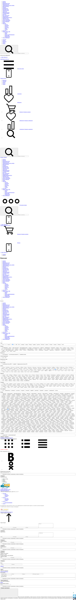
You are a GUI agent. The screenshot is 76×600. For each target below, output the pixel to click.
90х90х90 (41, 431)
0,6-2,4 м (35, 368)
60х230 (21, 427)
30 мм (33, 378)
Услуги (4, 43)
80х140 (16, 430)
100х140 (28, 393)
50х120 (47, 422)
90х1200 (66, 430)
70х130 (30, 428)
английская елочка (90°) (7, 364)
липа (52, 348)
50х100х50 (42, 422)
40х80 (12, 421)
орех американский (10, 350)
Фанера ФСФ (7, 36)
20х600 (47, 411)
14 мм (48, 383)
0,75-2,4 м (54, 368)
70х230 (64, 428)
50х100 (37, 422)
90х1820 (7, 431)
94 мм (14, 380)
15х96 (10, 403)
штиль (56, 390)
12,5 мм (26, 383)
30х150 (67, 416)
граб (68, 347)
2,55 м (25, 370)
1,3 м (18, 369)
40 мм (53, 378)
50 (3, 379)
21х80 (19, 412)
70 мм (41, 379)
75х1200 (35, 429)
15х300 (19, 402)
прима (34, 344)
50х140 (56, 422)
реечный (36, 390)
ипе (13, 348)
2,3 (5, 370)
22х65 (46, 412)
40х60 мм (3, 421)
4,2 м (15, 371)
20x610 (25, 410)
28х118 (56, 414)
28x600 (48, 414)
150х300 (38, 400)
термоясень (3, 351)
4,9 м (22, 371)
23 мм (43, 384)
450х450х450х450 (25, 421)
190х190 (8, 408)
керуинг (40, 348)
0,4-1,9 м (49, 367)
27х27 (23, 414)
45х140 (41, 421)
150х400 (43, 400)
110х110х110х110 (64, 394)
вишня (64, 347)
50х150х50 (5, 423)
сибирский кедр (31, 350)
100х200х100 (67, 393)
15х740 (62, 402)
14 (45, 383)
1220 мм (63, 375)
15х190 (61, 401)
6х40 (9, 428)
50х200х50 (28, 423)
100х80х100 (18, 394)
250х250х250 (8, 413)
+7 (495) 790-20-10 (3, 57)
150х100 (38, 399)
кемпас (36, 348)
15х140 (41, 401)
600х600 (58, 426)
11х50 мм (13, 395)
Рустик (42, 344)
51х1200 (34, 425)
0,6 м (7, 368)
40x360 (34, 419)
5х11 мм (65, 425)
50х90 (25, 425)
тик (8, 351)
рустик (38, 344)
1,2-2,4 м (13, 369)
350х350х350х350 (13, 418)
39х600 (61, 418)
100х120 (23, 393)
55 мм (14, 379)
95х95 (54, 431)
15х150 (49, 401)
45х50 (7, 422)
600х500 (53, 426)
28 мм (21, 378)
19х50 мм (69, 408)
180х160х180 (50, 404)
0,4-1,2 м (29, 367)
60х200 (17, 427)
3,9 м (7, 371)
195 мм (41, 377)
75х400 (61, 429)
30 (69, 384)
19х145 (40, 408)
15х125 (28, 401)
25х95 (4, 414)
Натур (30, 344)
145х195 (64, 398)
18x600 (55, 405)
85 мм (69, 379)
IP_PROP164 (41, 387)
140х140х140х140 (24, 398)
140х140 (12, 398)
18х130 (72, 405)
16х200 (52, 403)
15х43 (39, 402)
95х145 (46, 431)
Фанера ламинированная (9, 34)
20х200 (19, 411)
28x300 (39, 414)
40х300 (44, 420)
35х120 (19, 418)
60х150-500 (8, 427)
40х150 (4, 420)
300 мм (37, 378)
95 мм (18, 380)
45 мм (73, 378)
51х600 (60, 425)
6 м (28, 371)
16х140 (22, 403)
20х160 (71, 410)
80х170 (24, 430)
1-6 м (57, 369)
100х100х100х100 (17, 393)
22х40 (35, 412)
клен (45, 348)
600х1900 (34, 426)
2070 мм (57, 377)
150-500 (53, 376)
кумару (48, 348)
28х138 (64, 414)
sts (3, 390)
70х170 (55, 428)
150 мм (48, 376)
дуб (2, 348)
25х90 (72, 413)
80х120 (12, 430)
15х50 (46, 402)
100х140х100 (33, 393)
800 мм (60, 379)
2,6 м (32, 370)
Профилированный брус (7, 17)
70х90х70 (26, 429)
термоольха (57, 350)
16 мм (71, 383)
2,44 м (15, 370)
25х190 (56, 413)
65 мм (30, 379)
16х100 (14, 403)
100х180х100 (56, 393)
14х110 (68, 398)
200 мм (52, 377)
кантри (22, 344)
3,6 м (72, 370)
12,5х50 (23, 395)
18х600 (40, 407)
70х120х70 (25, 428)
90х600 (32, 431)
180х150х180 (39, 404)
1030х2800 (24, 394)
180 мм (20, 377)
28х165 (73, 414)
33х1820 (62, 417)
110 (22, 375)
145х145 (59, 398)
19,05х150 (62, 407)
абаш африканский (23, 347)
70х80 (13, 429)
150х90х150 (62, 400)
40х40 (48, 420)
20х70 (51, 411)
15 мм (42, 376)
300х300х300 (25, 416)
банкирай (53, 347)
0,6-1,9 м (20, 368)
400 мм (57, 378)
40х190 (18, 420)
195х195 (13, 408)
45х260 (58, 421)
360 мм (49, 378)
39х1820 (49, 418)
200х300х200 (64, 409)
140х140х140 (17, 398)
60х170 (12, 427)
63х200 (58, 427)
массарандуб (63, 348)
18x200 (42, 405)
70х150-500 (45, 428)
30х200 (13, 417)
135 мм (19, 376)
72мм (9, 387)
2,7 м (35, 370)
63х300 (63, 427)
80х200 (29, 430)
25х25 (65, 413)
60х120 (66, 426)
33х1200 (57, 417)
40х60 (70, 420)
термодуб (46, 350)
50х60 (4, 425)
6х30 (6, 428)
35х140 (23, 418)
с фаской (41, 390)
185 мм (29, 377)
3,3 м (62, 370)
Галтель (6, 24)
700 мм (44, 379)
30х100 (54, 416)
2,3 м (8, 370)
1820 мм (25, 377)
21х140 (7, 412)
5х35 (7, 426)
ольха (73, 348)
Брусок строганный (6, 20)
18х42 (32, 407)
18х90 (48, 407)
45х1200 (36, 421)
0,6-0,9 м (11, 368)
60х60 (38, 427)
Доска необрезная (6, 37)
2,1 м (69, 369)
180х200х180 (3, 405)
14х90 (25, 399)
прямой (14, 364)
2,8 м (39, 370)
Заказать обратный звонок (5, 489)
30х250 (21, 417)
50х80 (16, 425)
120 (45, 375)
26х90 (11, 414)
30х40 (34, 417)
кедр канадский (23, 348)
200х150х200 (22, 409)
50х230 (33, 423)
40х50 (61, 420)
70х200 (59, 428)
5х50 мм (19, 426)
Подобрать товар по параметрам (6, 437)
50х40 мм (54, 423)
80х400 (46, 430)
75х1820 (44, 429)
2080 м (46, 370)
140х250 (45, 398)
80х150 (20, 430)
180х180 (55, 404)
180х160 (44, 404)
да (3, 357)
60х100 (62, 426)
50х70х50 (12, 425)
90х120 (62, 430)
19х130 (31, 408)
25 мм (5, 378)
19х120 (17, 408)
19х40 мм (63, 408)
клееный (13, 390)
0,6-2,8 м (40, 368)
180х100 (11, 404)
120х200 (50, 395)
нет (5, 357)
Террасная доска (6, 10)
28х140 (69, 414)
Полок (4, 22)
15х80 (70, 402)
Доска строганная (6, 19)
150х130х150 (55, 399)
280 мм (25, 378)
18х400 (28, 407)
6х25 (2, 428)
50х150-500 (71, 422)
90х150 (2, 431)
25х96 (7, 414)
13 (34, 383)
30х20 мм (9, 417)
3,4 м (66, 370)
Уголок (6, 29)
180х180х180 (61, 404)
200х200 (28, 409)
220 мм (65, 377)
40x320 (30, 419)
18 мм (13, 377)
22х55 (38, 412)
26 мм (59, 384)
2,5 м (22, 370)
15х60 (50, 402)
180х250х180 (26, 405)
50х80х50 (21, 425)
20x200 (8, 410)
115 (29, 375)
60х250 (25, 427)
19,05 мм (9, 384)
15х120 (24, 401)
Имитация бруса (6, 6)
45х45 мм (3, 422)
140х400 (54, 398)
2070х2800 (3, 410)
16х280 (69, 403)
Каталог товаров (3, 157)
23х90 (58, 412)
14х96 (29, 399)
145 (34, 376)
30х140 (63, 416)
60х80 (42, 427)
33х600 (2, 418)
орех (4, 350)
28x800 (52, 414)
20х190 (11, 411)
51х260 (48, 425)
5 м (25, 371)
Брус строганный (6, 15)
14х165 (21, 399)
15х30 (15, 402)
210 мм (61, 377)
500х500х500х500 (21, 422)
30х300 (29, 417)
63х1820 (54, 427)
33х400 (70, 417)
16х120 (18, 403)
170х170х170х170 (4, 404)
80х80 (50, 430)
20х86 (55, 411)
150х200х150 (27, 400)
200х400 (69, 409)
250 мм (9, 378)
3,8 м (4, 371)
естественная (5, 354)
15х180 (57, 401)
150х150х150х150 (4, 400)
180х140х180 (27, 404)
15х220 (70, 401)
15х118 (20, 401)
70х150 (40, 428)
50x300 (27, 422)
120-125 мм (53, 375)
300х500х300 (49, 416)
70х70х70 (8, 429)
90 (3, 380)
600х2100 (44, 426)
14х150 (16, 399)
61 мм (67, 386)
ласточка (18, 390)
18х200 (16, 407)
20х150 (67, 410)
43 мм (69, 378)
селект (47, 344)
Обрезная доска (6, 18)
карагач (16, 348)
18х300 (20, 407)
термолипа (52, 350)
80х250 (37, 430)
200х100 (5, 409)
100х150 (39, 393)
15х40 (27, 402)
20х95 (62, 411)
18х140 (4, 407)
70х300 (72, 428)
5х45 (15, 426)
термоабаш (41, 350)
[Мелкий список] (42, 447)
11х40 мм (8, 395)
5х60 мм (23, 426)
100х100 (4, 393)
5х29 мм (3, 426)
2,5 (19, 370)
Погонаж (4, 23)
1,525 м (31, 369)
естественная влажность (14, 354)
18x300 (46, 405)
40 (25, 386)
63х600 (71, 427)
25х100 (31, 413)
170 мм (9, 377)
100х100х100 (9, 393)
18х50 (36, 407)
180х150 (33, 404)
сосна (36, 350)
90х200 (15, 431)
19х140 (36, 408)
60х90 (45, 427)
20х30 (23, 411)
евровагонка (7, 390)
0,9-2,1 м (65, 368)
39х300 (53, 418)
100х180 (50, 393)
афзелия (42, 347)
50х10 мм (32, 422)
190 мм (37, 377)
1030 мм (15, 375)
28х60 (8, 416)
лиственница (57, 348)
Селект (51, 344)
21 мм (35, 384)
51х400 (56, 425)
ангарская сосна (36, 347)
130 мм (12, 376)
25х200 (61, 413)
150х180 (11, 400)
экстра (55, 344)
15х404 (31, 402)
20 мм (46, 377)
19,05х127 (57, 407)
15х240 (2, 402)
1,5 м (27, 369)
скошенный (51, 390)
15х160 (53, 401)
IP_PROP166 (5, 347)
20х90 (58, 411)
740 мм (49, 379)
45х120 (32, 421)
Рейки (6, 28)
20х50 (39, 411)
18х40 (24, 407)
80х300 (41, 430)
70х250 (68, 428)
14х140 (12, 399)
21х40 (15, 412)
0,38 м (22, 367)
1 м (71, 368)
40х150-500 (9, 420)
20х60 (43, 411)
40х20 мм (23, 420)
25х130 (40, 413)
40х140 (72, 419)
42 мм (65, 378)
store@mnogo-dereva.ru (4, 59)
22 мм (39, 384)
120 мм (48, 375)
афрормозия (47, 347)
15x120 (73, 400)
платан (24, 350)
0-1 (3, 344)
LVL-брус (4, 30)
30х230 (17, 417)
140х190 (36, 398)
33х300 (66, 417)
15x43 (8, 401)
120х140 (40, 395)
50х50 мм (67, 423)
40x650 (47, 419)
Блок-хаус (4, 14)
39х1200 (44, 418)
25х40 (69, 413)
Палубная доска (6, 9)
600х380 (49, 426)
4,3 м (19, 371)
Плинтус (6, 26)
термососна (63, 350)
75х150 (39, 429)
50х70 (7, 425)
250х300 (22, 413)
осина (21, 350)
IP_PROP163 (26, 380)
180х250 (20, 405)
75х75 (69, 429)
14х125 (8, 399)
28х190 (4, 416)
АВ (16, 344)
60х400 (34, 427)
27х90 (31, 414)
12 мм (41, 375)
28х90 (15, 416)
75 (11, 387)
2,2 (72, 369)
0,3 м (4, 367)
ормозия (16, 350)
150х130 (49, 399)
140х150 (31, 398)
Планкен (4, 7)
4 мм (23, 386)
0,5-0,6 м (71, 367)
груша (71, 347)
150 (45, 376)
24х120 (62, 412)
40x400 (39, 419)
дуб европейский (7, 348)
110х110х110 (57, 394)
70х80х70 (17, 429)
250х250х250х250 (15, 413)
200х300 (58, 409)
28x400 (43, 414)
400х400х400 (3, 419)
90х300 (24, 431)
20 (21, 384)
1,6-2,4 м (39, 369)
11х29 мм (3, 395)
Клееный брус (5, 8)
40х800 (15, 421)
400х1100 (66, 418)
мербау (69, 348)
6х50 (12, 428)
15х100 (15, 401)
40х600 (7, 421)
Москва (18, 242)
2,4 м (12, 370)
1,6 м (35, 369)
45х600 (11, 422)
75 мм (15, 387)
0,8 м (58, 368)
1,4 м (21, 369)
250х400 (27, 413)
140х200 (40, 398)
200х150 (16, 409)
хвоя (11, 351)
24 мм (47, 384)
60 (60, 386)
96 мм (22, 380)
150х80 (47, 400)
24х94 (66, 412)
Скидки (4, 1)
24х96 (70, 412)
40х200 (27, 420)
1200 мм (58, 375)
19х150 (44, 408)
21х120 (2, 412)
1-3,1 (54, 369)
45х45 (71, 421)
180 (17, 377)
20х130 (50, 410)
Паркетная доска (6, 4)
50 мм (6, 379)
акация (30, 347)
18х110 (63, 405)
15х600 (54, 402)
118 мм (37, 375)
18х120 (67, 405)
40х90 (20, 421)
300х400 (39, 416)
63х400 (67, 427)
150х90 (57, 400)
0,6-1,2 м (15, 368)
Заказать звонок (5, 225)
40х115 (64, 419)
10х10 (29, 394)
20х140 (59, 410)
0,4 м (26, 367)
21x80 (70, 411)
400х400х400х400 (11, 419)
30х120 (59, 416)
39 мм (19, 386)
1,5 (24, 369)
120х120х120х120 (34, 395)
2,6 (29, 370)
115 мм (33, 375)
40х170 (14, 420)
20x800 (29, 410)
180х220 (9, 405)
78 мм (53, 379)
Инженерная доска (6, 3)
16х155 (31, 403)
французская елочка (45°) (22, 364)
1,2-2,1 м (8, 369)
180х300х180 (37, 405)
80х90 (54, 430)
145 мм (37, 376)
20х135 (54, 410)
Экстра (59, 344)
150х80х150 (52, 400)
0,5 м (67, 367)
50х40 (50, 423)
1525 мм (62, 376)
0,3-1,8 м (17, 367)
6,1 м (31, 371)
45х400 (66, 421)
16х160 (35, 403)
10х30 (36, 394)
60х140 (71, 426)
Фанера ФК (7, 35)
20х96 (66, 411)
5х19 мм (70, 425)
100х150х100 (45, 393)
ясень (14, 351)
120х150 (45, 395)
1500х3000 (33, 399)
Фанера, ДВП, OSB (6, 31)
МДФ (6, 33)
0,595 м (2, 368)
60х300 (29, 427)
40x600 (43, 419)
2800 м (50, 370)
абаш (10, 347)
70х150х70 (51, 428)
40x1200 (17, 419)
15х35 (23, 402)
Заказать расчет (3, 78)
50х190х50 (19, 423)
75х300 (57, 429)
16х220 (56, 403)
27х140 (19, 414)
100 (7, 375)
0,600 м (44, 368)
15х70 (58, 402)
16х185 (43, 403)
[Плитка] (8, 447)
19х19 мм (49, 408)
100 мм (10, 375)
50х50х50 (72, 423)
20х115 (42, 410)
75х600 (65, 429)
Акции (4, 42)
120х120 (27, 395)
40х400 (57, 420)
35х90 (40, 418)
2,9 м (42, 370)
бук (61, 347)
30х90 (53, 417)
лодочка (22, 390)
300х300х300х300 (32, 416)
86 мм (73, 379)
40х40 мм (53, 420)
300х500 (44, 416)
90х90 (37, 431)
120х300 (59, 395)
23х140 (54, 412)
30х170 (4, 417)
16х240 (60, 403)
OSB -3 (6, 32)
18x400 (51, 405)
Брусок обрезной (6, 21)
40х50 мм (66, 420)
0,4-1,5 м (39, 367)
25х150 (48, 413)
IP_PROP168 (59, 431)
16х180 (39, 403)
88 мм (25, 387)
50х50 (63, 423)
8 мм (18, 387)
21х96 (23, 412)
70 (37, 379)
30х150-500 (72, 416)
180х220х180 (15, 405)
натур (27, 344)
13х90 (4, 398)
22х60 (42, 412)
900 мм (10, 380)
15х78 (66, 402)
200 (49, 377)
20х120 (46, 410)
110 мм (26, 375)
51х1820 (39, 425)
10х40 (44, 394)
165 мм (5, 377)
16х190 (48, 403)
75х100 (30, 429)
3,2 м (59, 370)
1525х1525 (68, 400)
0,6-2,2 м (30, 368)
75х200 (48, 429)
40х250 (36, 420)
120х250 (54, 395)
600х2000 (39, 426)
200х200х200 (33, 409)
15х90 (2, 403)
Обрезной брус (5, 16)
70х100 (16, 428)
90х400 (28, 431)
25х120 (35, 413)
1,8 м (47, 369)
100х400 (9, 394)
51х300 (52, 425)
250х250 (3, 413)
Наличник (7, 25)
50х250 (37, 423)
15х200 (66, 401)
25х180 (52, 413)
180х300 (31, 405)
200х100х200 (11, 409)
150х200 (22, 400)
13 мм (8, 376)
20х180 (7, 411)
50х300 (45, 423)
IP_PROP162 (36, 371)
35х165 (27, 418)
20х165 (2, 411)
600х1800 (28, 426)
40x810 (56, 419)
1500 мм (57, 376)
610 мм (26, 379)
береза (57, 347)
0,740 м (48, 368)
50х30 (42, 423)
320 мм (41, 378)
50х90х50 (30, 425)
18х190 (12, 407)
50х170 (9, 423)
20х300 (27, 411)
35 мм (45, 378)
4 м (12, 371)
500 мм (10, 379)
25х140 (44, 413)
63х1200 (49, 427)
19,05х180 (68, 407)
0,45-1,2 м (62, 367)
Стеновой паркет (6, 13)
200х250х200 (52, 409)
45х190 (50, 421)
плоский (27, 390)
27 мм (17, 378)
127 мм (4, 376)
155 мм (66, 376)
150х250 (33, 400)
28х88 (12, 416)
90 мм (6, 380)
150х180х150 (16, 400)
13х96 (7, 398)
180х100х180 (16, 404)
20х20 (15, 411)
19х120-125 (22, 408)
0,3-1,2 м (12, 367)
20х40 (31, 411)
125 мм (67, 375)
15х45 (42, 402)
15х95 (6, 403)
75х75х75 (3, 430)
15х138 (37, 401)
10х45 (48, 394)
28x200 (35, 414)
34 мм (12, 386)
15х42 (35, 402)
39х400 (57, 418)
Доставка (4, 39)
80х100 (7, 430)
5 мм (44, 386)
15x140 (4, 401)
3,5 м (69, 370)
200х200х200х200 (40, 409)
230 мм (70, 377)
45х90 (15, 422)
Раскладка (7, 27)
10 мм (4, 375)
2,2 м (2, 370)
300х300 (20, 416)
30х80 (49, 417)
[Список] (25, 447)
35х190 (32, 418)
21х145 (11, 412)
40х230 (32, 420)
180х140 (22, 404)
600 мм (22, 379)
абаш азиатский (16, 347)
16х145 (26, 403)
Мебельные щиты (6, 12)
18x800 (59, 405)
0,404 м (53, 367)
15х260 (7, 402)
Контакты (4, 41)
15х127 (32, 401)
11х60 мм (18, 395)
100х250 (72, 393)
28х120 (60, 414)
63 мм (71, 386)
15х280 (11, 402)
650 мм (34, 379)
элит (63, 344)
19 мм (33, 377)
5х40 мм (11, 426)
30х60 (46, 417)
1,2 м (4, 369)
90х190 (11, 431)
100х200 (61, 393)
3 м (55, 370)
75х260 (52, 429)
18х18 (8, 407)
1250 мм (72, 375)
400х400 (71, 418)
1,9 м (50, 369)
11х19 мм (71, 394)
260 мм (13, 378)
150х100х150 (44, 399)
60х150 (2, 427)
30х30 (26, 417)
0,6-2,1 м (25, 368)
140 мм (30, 376)
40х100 (60, 419)
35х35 (36, 418)
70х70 (4, 429)
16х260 (64, 403)
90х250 (20, 431)
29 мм (29, 378)
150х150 (61, 399)
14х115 (72, 398)
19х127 (27, 408)
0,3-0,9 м (8, 367)
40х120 (68, 419)
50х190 (13, 423)
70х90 (21, 429)
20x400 (16, 410)
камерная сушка (23, 354)
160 (70, 376)
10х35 (40, 394)
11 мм (19, 375)
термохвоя (69, 350)
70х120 (20, 428)
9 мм (29, 387)
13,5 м (60, 369)
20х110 (37, 410)
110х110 (52, 394)
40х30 (40, 420)
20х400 (35, 411)
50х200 (23, 423)
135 (15, 376)
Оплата (4, 40)
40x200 (22, 419)
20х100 (33, 410)
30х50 (42, 417)
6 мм (58, 386)
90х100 (57, 430)
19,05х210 (3, 408)
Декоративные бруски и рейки (8, 5)
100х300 (4, 394)
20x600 (21, 410)
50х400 (58, 423)
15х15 (45, 401)
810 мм (65, 379)
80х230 (33, 430)
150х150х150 (66, 399)
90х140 (70, 430)
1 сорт (8, 344)
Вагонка (4, 2)
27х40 (27, 414)
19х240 (53, 408)
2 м (66, 369)
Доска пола (5, 11)
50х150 (66, 422)
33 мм (8, 386)
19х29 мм (58, 408)
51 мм (54, 386)
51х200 (44, 425)
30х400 (37, 417)
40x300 (26, 419)
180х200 (67, 404)
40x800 (51, 419)
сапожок (46, 390)
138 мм (23, 376)
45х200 (54, 421)
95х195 (50, 431)
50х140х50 (62, 422)
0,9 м (61, 368)
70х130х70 (35, 428)
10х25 (33, 394)
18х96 (52, 407)
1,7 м (43, 369)
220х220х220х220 (28, 412)
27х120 (15, 414)
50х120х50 (52, 422)
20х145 (63, 410)
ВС (19, 344)
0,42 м (58, 367)
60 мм (18, 379)
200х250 (47, 409)
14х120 (4, 399)
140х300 (50, 398)
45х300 (62, 421)
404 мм (61, 378)
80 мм (57, 379)
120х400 (64, 395)
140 (27, 376)
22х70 (50, 412)
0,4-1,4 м (34, 367)
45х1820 (45, 421)
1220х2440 (69, 395)
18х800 (44, 407)
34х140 (7, 418)
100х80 (13, 394)
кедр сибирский (30, 348)
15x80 (12, 401)
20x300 (12, 410)
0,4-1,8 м (44, 367)
